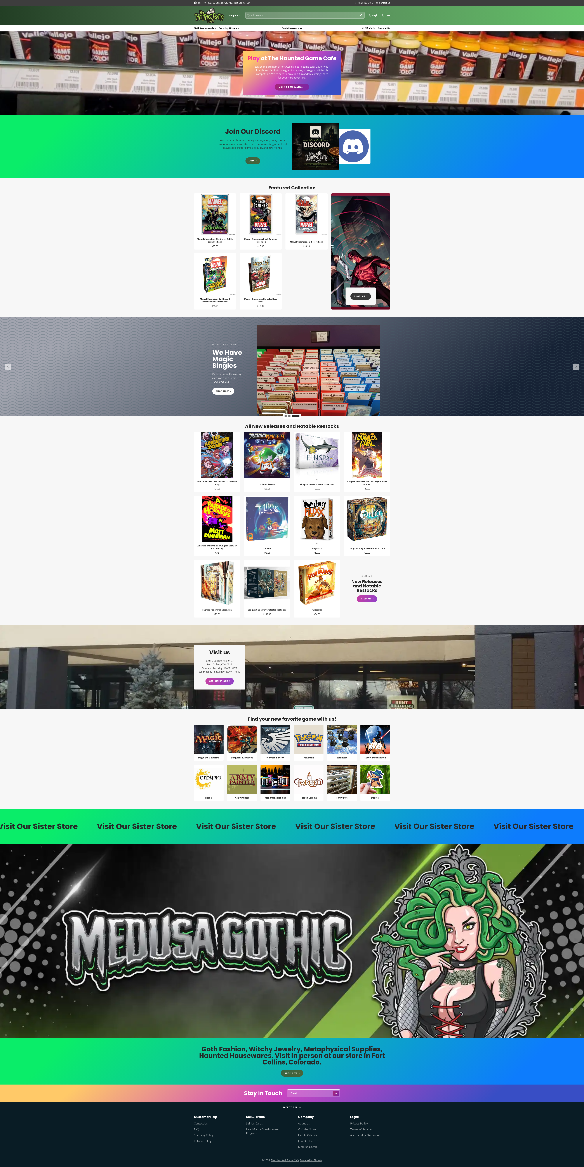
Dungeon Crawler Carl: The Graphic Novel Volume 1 (367, 462)
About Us (385, 28)
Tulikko (267, 526)
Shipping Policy (204, 1135)
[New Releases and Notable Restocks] (367, 588)
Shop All (233, 15)
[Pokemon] (308, 743)
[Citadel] (209, 783)
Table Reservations (292, 28)
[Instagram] (199, 3)
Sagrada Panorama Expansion (217, 589)
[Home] (209, 15)
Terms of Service (361, 1129)
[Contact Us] (383, 3)
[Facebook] (195, 3)
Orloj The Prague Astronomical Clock (367, 526)
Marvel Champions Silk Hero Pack (306, 221)
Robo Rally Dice (267, 462)
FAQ (196, 1129)
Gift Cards (370, 28)
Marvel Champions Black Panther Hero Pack (261, 221)
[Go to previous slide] (8, 367)
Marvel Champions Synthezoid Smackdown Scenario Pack (215, 281)
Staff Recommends (204, 28)
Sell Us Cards (254, 1123)
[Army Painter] (242, 783)
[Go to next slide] (576, 367)
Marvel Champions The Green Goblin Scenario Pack (215, 221)
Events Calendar (308, 1135)
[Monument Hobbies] (275, 783)
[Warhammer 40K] (275, 743)
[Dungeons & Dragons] (242, 743)
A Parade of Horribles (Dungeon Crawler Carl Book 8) (217, 526)
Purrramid (317, 589)
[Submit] (336, 1093)
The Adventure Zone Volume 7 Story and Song (217, 462)
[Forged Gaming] (308, 783)
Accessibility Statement (365, 1135)
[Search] (361, 15)
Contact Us (201, 1123)
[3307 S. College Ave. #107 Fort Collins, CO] (227, 3)
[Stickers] (375, 783)
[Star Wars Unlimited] (375, 743)
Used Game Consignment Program (262, 1131)
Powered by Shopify (311, 1160)
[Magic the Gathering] (209, 743)
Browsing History (228, 28)
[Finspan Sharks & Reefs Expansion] (305, 456)
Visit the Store (307, 1129)
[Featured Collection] (360, 251)
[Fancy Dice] (342, 783)
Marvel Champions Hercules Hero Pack (261, 281)
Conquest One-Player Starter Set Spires (267, 589)
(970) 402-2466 (365, 2)
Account (373, 15)
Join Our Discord (308, 1141)
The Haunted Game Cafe (285, 1160)
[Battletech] (342, 743)
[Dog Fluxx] (305, 520)
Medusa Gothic (307, 1147)
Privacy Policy (359, 1123)
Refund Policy (202, 1141)
